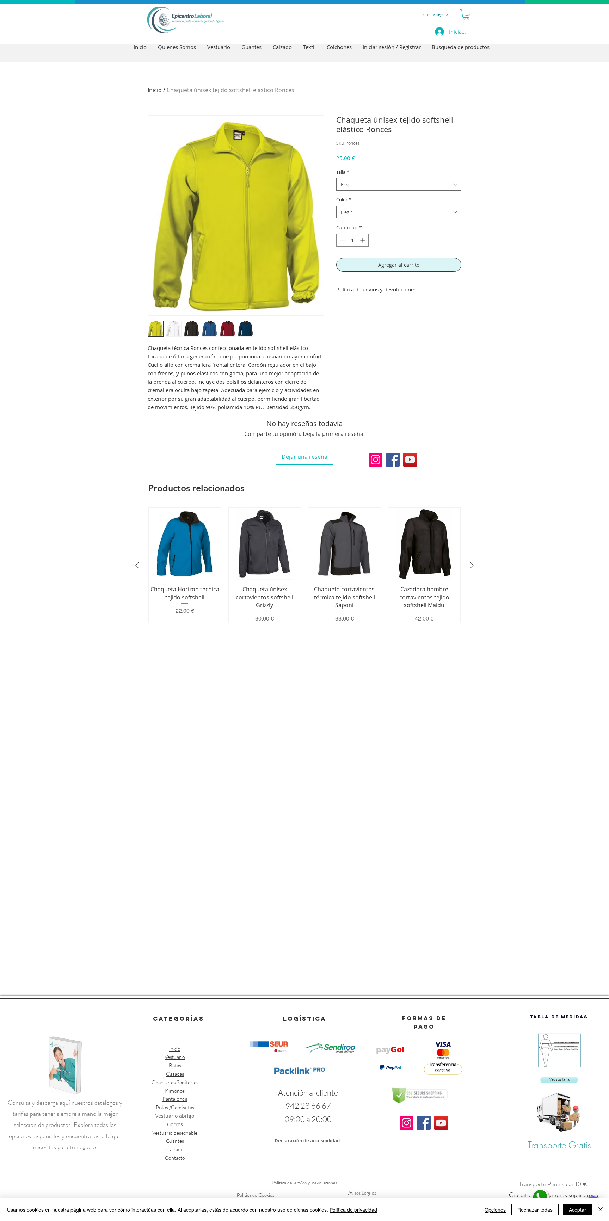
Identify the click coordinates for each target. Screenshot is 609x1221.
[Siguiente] (472, 565)
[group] (304, 565)
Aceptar (577, 1209)
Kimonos (175, 1090)
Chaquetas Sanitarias (175, 1082)
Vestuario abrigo (174, 1115)
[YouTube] (410, 460)
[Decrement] (341, 240)
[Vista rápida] (185, 544)
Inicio (155, 90)
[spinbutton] (352, 240)
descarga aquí (54, 1102)
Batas (175, 1065)
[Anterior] (137, 565)
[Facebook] (393, 460)
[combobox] (398, 184)
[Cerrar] (600, 1209)
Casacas (175, 1074)
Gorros (175, 1124)
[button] (466, 14)
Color (343, 199)
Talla (342, 172)
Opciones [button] (495, 1209)
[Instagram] (375, 460)
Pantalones (174, 1099)
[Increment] (363, 240)
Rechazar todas (535, 1209)
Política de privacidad (353, 1209)
